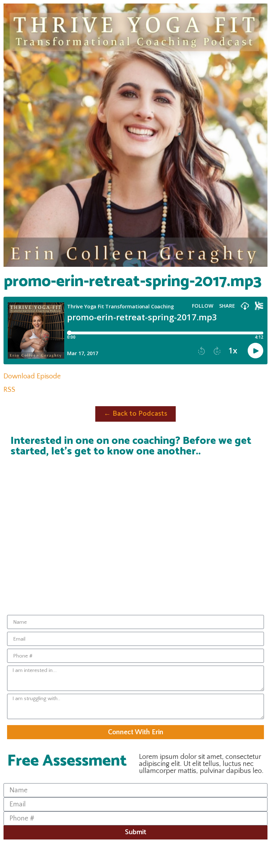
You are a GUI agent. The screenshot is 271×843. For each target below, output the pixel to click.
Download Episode (32, 376)
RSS (9, 390)
